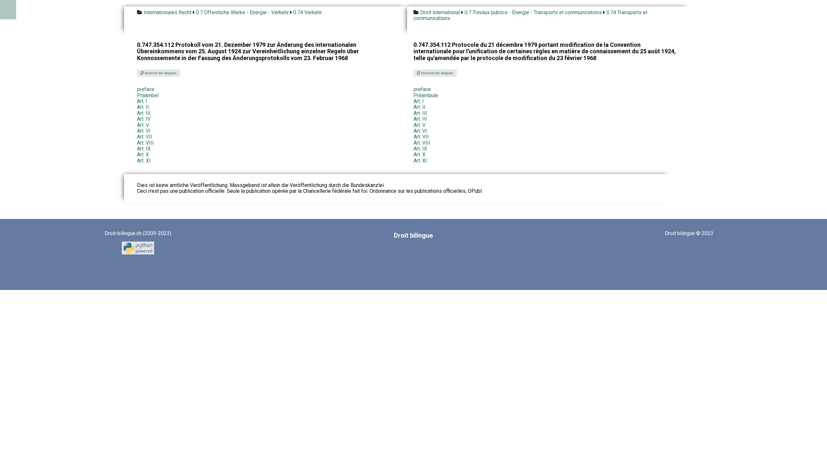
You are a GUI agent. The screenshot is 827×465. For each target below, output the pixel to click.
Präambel (148, 95)
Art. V (143, 125)
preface (145, 89)
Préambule (426, 95)
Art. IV (144, 119)
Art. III (144, 113)
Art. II (143, 107)
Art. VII (144, 137)
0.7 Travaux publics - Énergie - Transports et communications (533, 12)
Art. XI (144, 161)
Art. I (142, 101)
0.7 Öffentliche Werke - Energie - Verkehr (242, 12)
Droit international (440, 12)
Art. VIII (145, 143)
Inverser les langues (160, 73)
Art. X (143, 154)
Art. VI (144, 131)
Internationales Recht (168, 12)
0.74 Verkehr (307, 12)
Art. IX (144, 149)
